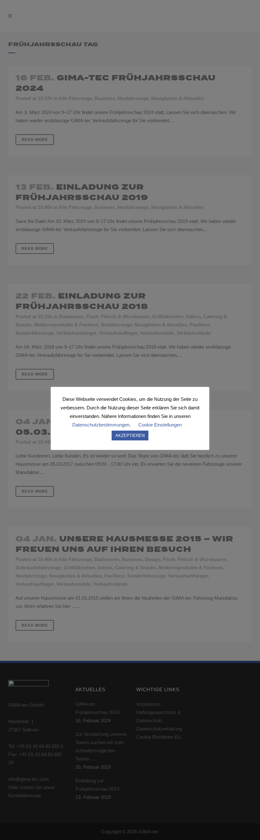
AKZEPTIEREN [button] (130, 435)
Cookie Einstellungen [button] (160, 424)
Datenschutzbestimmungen (100, 424)
